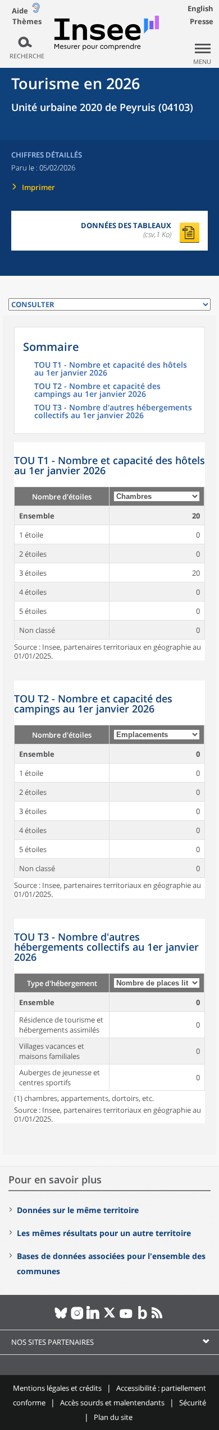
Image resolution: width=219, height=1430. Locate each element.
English (200, 8)
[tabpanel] (109, 551)
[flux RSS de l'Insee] (159, 1317)
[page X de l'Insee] (110, 1317)
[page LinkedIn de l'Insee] (93, 1317)
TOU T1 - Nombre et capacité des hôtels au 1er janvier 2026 (110, 369)
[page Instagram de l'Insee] (77, 1317)
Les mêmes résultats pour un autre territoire (104, 1233)
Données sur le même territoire (78, 1210)
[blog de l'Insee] (142, 1317)
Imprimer (38, 187)
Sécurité (192, 1402)
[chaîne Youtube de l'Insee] (126, 1317)
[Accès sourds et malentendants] (36, 10)
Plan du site (113, 1417)
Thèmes (27, 21)
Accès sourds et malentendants (112, 1402)
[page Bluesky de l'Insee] (61, 1317)
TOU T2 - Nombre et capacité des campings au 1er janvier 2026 (97, 390)
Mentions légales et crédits (57, 1388)
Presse (201, 21)
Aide (20, 11)
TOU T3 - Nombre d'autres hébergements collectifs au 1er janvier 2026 (113, 412)
